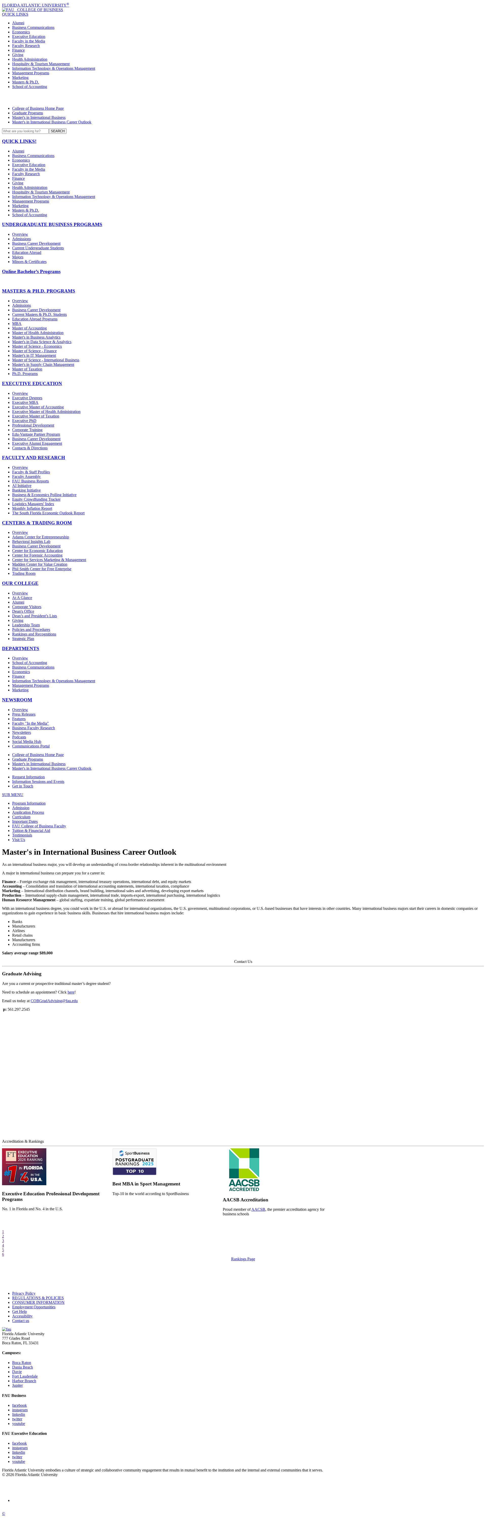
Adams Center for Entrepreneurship (40, 537)
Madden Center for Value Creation (39, 564)
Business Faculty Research (33, 728)
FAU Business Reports (30, 481)
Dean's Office (23, 611)
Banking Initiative (26, 490)
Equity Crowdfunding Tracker (36, 499)
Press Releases (23, 714)
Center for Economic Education (37, 550)
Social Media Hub (26, 741)
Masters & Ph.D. (25, 82)
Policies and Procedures (31, 629)
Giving (17, 55)
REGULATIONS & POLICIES (38, 1298)
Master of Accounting (29, 328)
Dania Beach (22, 1367)
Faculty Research (26, 45)
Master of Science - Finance (34, 351)
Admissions (21, 239)
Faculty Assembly (26, 476)
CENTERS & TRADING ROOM (37, 522)
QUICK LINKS (15, 14)
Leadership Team (26, 625)
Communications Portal (31, 746)
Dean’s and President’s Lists (34, 616)
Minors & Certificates (29, 261)
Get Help (19, 1311)
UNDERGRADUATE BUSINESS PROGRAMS (52, 224)
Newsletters (21, 732)
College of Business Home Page (38, 108)
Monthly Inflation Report (32, 508)
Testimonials (22, 835)
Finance (18, 50)
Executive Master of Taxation (35, 416)
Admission (20, 808)
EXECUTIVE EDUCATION (32, 383)
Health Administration (29, 59)
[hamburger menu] (243, 97)
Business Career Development (36, 243)
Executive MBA (25, 402)
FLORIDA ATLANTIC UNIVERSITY (35, 5)
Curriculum (21, 817)
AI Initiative (21, 485)
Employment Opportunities (33, 1307)
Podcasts (19, 737)
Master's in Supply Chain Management (43, 364)
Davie (17, 1372)
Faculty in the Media (28, 41)
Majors (17, 257)
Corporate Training (27, 430)
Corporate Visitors (26, 607)
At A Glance (22, 598)
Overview (20, 234)
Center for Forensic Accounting (37, 555)
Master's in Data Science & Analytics (41, 342)
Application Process (28, 812)
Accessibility (22, 1316)
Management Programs (30, 73)
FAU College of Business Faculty (39, 826)
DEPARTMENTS (20, 648)
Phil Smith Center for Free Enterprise (41, 569)
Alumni (18, 23)
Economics (21, 32)
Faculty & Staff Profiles (31, 472)
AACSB (258, 1209)
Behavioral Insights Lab (31, 541)
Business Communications (33, 27)
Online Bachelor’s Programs (31, 271)
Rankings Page (243, 1259)
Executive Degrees (27, 398)
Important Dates (25, 821)
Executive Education (28, 36)
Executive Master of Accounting (38, 407)
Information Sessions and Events (38, 781)
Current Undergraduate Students (38, 248)
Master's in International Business (39, 117)
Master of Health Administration (38, 333)
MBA (17, 323)
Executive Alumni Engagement (37, 443)
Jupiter (17, 1385)
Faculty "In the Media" (30, 723)
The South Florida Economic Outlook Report (48, 513)
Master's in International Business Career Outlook (51, 122)
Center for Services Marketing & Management (49, 560)
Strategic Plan (23, 638)
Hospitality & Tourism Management (41, 64)
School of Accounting (29, 86)
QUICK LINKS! (19, 141)
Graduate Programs (27, 113)
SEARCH (58, 131)
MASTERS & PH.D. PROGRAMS (38, 291)
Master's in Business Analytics (36, 337)
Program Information (29, 803)
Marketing (20, 77)
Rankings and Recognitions (34, 634)
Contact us (20, 1320)
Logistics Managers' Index (33, 504)
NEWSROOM (17, 699)
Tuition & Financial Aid (31, 830)
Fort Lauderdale (25, 1376)
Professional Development (33, 425)
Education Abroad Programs (34, 319)
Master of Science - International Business (45, 360)
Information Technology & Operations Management (53, 68)
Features (19, 719)
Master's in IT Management (34, 355)
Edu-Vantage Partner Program (36, 434)
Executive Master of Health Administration (46, 411)
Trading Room (23, 573)
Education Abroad (26, 252)
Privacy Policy (23, 1293)
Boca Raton (21, 1362)
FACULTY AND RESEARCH (33, 457)
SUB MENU (12, 795)
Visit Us (18, 840)
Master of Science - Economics (37, 346)
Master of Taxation (27, 369)
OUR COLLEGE (20, 583)
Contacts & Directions (30, 448)
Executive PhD (24, 421)
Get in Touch (22, 786)
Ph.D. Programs (25, 373)
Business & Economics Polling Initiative (44, 495)
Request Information (28, 777)
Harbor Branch (24, 1381)
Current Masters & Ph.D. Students (39, 314)
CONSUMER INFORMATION (38, 1302)
